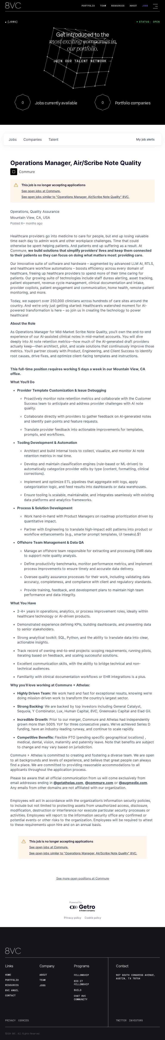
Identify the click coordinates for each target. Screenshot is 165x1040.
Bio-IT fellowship (81, 983)
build (77, 990)
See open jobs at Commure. (41, 191)
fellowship (81, 975)
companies (32, 139)
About (133, 6)
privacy (10, 1020)
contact (10, 995)
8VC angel (12, 990)
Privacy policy (72, 917)
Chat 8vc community (80, 997)
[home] (13, 5)
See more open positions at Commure (82, 878)
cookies (23, 1020)
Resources (118, 6)
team (43, 980)
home (8, 975)
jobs (13, 139)
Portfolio (88, 6)
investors (136, 1020)
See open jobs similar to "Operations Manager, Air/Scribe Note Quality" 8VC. (75, 197)
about (43, 975)
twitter (121, 1020)
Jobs (145, 6)
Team (103, 6)
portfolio (12, 980)
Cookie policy (93, 917)
